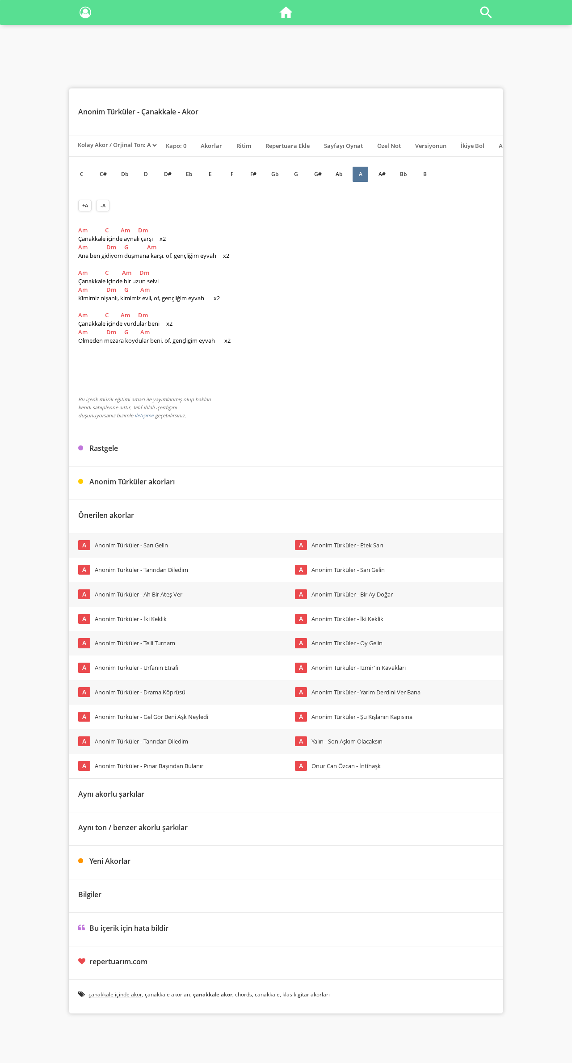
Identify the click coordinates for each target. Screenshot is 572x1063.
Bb (403, 174)
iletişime (144, 415)
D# (168, 174)
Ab (339, 174)
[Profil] (85, 14)
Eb (189, 174)
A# (382, 174)
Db (124, 174)
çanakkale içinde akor (115, 994)
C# (103, 174)
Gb (274, 174)
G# (318, 174)
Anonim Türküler (106, 112)
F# (253, 174)
